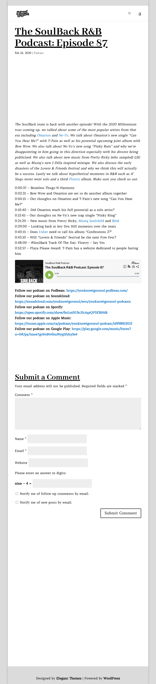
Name (20, 439)
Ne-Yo (63, 135)
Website (21, 463)
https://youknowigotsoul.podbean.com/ (97, 290)
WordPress (111, 678)
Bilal (115, 221)
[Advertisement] (78, 93)
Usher (43, 232)
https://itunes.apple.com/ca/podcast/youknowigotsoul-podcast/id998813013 (73, 323)
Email (20, 451)
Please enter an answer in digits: (40, 473)
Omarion (44, 135)
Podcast (39, 53)
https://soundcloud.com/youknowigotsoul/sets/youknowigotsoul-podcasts (73, 301)
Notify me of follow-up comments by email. (54, 494)
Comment (24, 395)
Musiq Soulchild (91, 221)
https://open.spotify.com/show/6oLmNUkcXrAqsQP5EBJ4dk (61, 312)
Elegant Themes (68, 678)
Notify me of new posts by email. (46, 502)
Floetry (74, 179)
